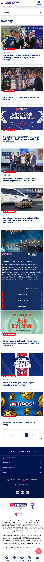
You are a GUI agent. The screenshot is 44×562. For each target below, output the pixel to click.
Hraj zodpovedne (15, 479)
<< (2, 435)
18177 (13, 451)
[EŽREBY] (14, 557)
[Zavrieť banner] (41, 254)
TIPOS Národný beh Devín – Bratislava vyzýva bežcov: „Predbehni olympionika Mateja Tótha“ (21, 343)
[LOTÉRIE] (6, 557)
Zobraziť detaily (32, 288)
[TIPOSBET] (22, 557)
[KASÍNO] (37, 557)
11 (13, 435)
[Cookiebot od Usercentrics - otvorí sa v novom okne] (28, 254)
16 (35, 435)
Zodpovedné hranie (31, 479)
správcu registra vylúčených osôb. (26, 532)
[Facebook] (17, 492)
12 (17, 435)
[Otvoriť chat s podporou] (38, 551)
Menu (2, 2)
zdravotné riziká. (35, 524)
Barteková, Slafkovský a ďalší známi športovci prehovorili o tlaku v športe (19, 180)
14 (26, 435)
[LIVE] (30, 557)
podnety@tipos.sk (28, 451)
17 (39, 435)
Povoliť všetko (22, 294)
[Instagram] (27, 492)
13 (22, 435)
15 (31, 435)
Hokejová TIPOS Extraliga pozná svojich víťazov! (21, 98)
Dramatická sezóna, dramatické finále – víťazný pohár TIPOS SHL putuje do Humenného (21, 58)
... (8, 435)
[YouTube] (22, 492)
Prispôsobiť (21, 300)
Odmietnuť (22, 306)
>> (41, 439)
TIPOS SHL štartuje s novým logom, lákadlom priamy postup (18, 384)
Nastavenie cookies (23, 484)
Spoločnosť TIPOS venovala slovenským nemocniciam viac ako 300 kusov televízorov (21, 220)
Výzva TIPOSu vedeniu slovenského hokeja (19, 423)
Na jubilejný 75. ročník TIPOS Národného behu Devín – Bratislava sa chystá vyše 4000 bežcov (21, 139)
